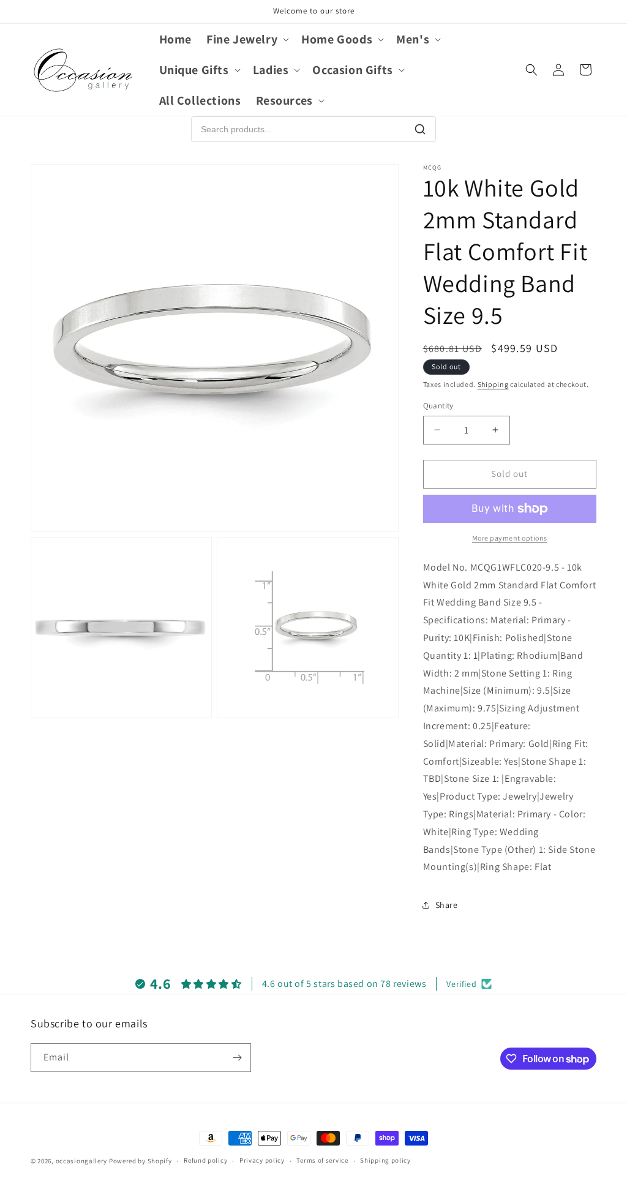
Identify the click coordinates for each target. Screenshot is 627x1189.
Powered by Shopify (140, 1161)
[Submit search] (420, 129)
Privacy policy (262, 1160)
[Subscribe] (236, 1057)
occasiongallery (82, 1161)
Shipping (493, 384)
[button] (246, 39)
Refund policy (205, 1160)
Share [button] (446, 904)
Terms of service (322, 1160)
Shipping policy (385, 1160)
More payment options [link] (509, 537)
